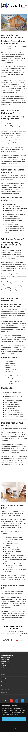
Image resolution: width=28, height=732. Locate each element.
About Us (3, 678)
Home (3, 674)
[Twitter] (22, 700)
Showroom (4, 692)
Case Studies (5, 689)
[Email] (11, 700)
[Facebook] (16, 700)
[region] (14, 717)
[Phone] (5, 700)
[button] (12, 647)
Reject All (14, 728)
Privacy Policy (5, 685)
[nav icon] (26, 5)
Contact (3, 682)
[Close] (26, 705)
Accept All (14, 719)
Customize (14, 723)
